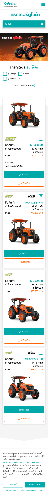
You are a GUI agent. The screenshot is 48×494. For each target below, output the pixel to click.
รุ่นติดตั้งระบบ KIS (15, 78)
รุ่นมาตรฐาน (12, 73)
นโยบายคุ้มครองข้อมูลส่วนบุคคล (31, 490)
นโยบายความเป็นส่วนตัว (12, 490)
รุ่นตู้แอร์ (26, 73)
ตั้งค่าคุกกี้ (13, 484)
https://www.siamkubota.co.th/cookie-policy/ (22, 462)
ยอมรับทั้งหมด (35, 484)
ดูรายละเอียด (24, 174)
